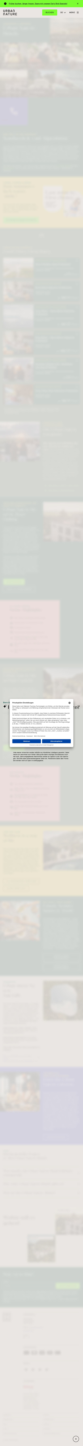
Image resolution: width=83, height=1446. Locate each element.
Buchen (50, 12)
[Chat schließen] (76, 1439)
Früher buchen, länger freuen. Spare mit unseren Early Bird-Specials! (38, 4)
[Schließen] (78, 4)
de (61, 12)
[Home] (10, 12)
